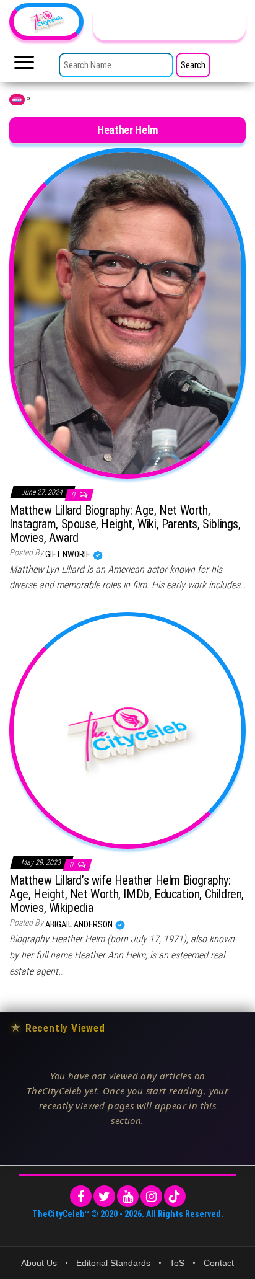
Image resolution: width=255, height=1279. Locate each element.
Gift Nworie (68, 554)
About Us (39, 1263)
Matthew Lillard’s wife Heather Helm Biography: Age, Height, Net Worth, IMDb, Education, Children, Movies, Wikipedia (126, 894)
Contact (219, 1263)
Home (17, 99)
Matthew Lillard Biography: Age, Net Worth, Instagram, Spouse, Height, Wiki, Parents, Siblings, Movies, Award (125, 524)
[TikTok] (175, 1196)
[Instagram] (151, 1196)
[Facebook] (81, 1196)
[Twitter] (104, 1196)
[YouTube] (128, 1196)
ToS (177, 1263)
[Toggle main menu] (24, 66)
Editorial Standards (113, 1263)
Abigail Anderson (80, 924)
